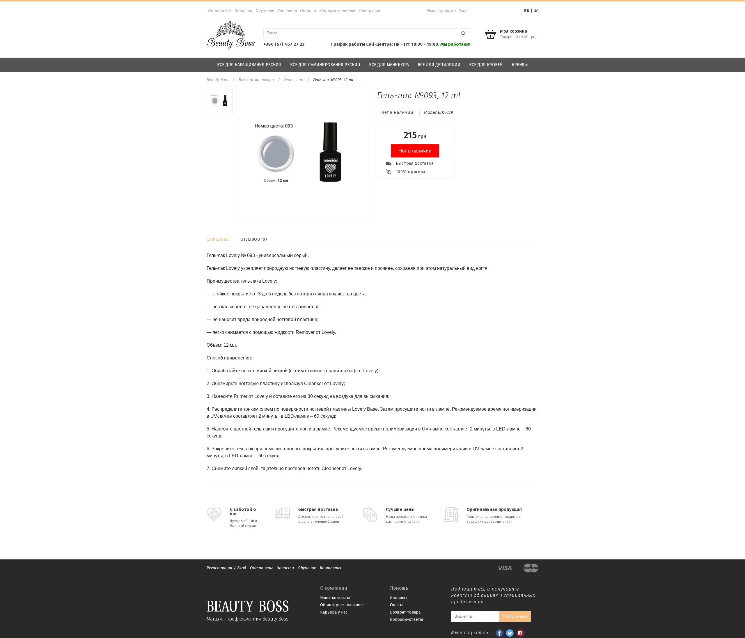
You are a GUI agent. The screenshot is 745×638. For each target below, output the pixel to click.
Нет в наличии (415, 151)
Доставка (287, 10)
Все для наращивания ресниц (249, 64)
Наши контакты (335, 597)
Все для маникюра (389, 64)
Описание (218, 239)
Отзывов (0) (253, 239)
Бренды (520, 64)
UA (535, 10)
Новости (244, 10)
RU (526, 10)
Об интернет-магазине (342, 604)
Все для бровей (486, 64)
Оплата (308, 10)
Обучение (265, 10)
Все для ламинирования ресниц (325, 64)
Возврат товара (405, 612)
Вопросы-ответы (337, 10)
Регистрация (440, 10)
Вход (463, 10)
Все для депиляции (439, 64)
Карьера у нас (333, 612)
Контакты (369, 10)
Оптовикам (220, 10)
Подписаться (515, 616)
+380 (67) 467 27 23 (283, 44)
